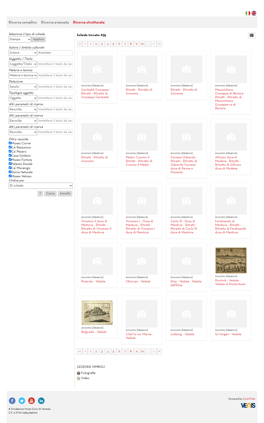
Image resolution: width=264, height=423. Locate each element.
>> (159, 43)
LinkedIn (41, 400)
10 (142, 43)
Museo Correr (21, 143)
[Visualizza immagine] (231, 260)
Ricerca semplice (23, 22)
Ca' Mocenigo (20, 168)
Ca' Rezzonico (21, 147)
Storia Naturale (22, 172)
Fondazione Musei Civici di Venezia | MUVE (26, 10)
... (148, 43)
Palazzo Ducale (21, 164)
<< (79, 43)
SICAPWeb (249, 399)
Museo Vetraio (21, 176)
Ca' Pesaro (18, 151)
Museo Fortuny (21, 160)
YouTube (31, 400)
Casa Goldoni (21, 155)
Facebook (12, 400)
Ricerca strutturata (89, 22)
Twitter (21, 400)
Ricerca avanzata (55, 22)
